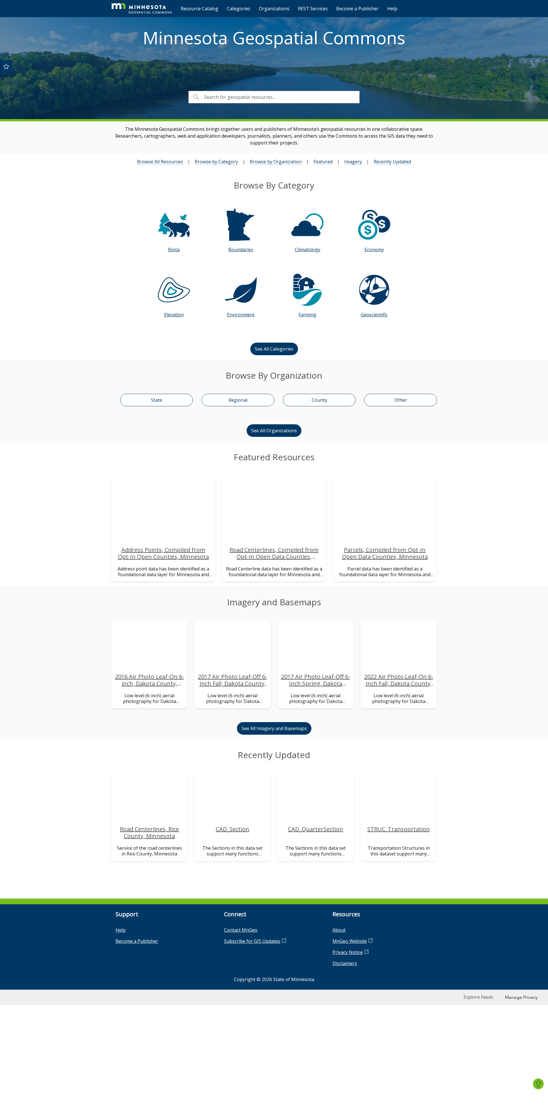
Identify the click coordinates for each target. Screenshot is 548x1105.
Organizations (274, 8)
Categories (238, 8)
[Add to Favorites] (6, 66)
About (339, 930)
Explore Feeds (478, 997)
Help (392, 8)
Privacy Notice (348, 952)
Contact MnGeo (240, 930)
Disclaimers (345, 963)
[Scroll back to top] (538, 1083)
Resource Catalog (199, 8)
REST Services (313, 8)
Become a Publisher (357, 8)
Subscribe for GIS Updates (252, 941)
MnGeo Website (350, 941)
